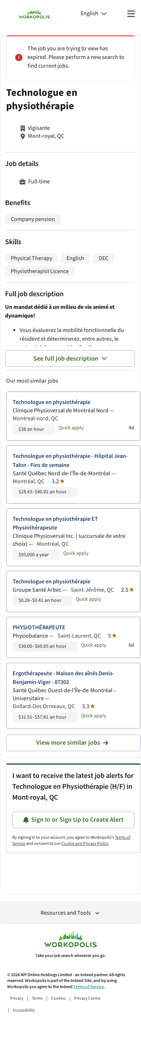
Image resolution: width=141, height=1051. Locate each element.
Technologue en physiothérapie (51, 402)
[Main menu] (131, 13)
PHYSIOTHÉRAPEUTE (39, 627)
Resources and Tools (65, 913)
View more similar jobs (68, 743)
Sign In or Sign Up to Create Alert (77, 820)
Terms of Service (88, 987)
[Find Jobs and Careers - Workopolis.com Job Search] (34, 13)
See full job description (65, 358)
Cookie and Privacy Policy (84, 843)
